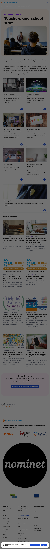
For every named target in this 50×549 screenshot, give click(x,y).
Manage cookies (34, 545)
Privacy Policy (11, 289)
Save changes (37, 290)
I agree (43, 545)
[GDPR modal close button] (40, 258)
